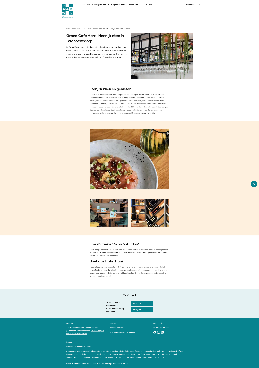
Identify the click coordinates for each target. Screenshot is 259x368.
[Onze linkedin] (162, 332)
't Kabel (117, 357)
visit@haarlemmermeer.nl (124, 332)
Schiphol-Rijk (85, 357)
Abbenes (85, 351)
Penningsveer (156, 354)
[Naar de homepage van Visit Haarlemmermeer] (67, 11)
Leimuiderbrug (82, 354)
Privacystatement (112, 364)
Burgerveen (139, 351)
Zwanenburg (158, 357)
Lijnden (92, 354)
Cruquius (148, 351)
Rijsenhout (166, 354)
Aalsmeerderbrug (73, 351)
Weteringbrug (135, 357)
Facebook (137, 304)
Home (68, 29)
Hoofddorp (70, 354)
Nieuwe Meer (124, 354)
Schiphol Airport (72, 357)
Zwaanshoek (147, 357)
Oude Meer (145, 354)
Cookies (124, 364)
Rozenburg (175, 354)
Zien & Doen (76, 29)
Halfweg (179, 351)
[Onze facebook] (155, 332)
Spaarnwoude (107, 357)
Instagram (137, 310)
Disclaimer (91, 364)
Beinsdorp (106, 351)
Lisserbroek (100, 354)
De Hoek (156, 351)
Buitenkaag (129, 351)
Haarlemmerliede (168, 351)
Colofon (100, 364)
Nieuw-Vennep (112, 354)
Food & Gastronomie (89, 29)
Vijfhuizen (125, 357)
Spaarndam (96, 357)
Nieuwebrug (135, 354)
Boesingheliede (117, 351)
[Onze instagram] (158, 332)
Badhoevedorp (95, 351)
